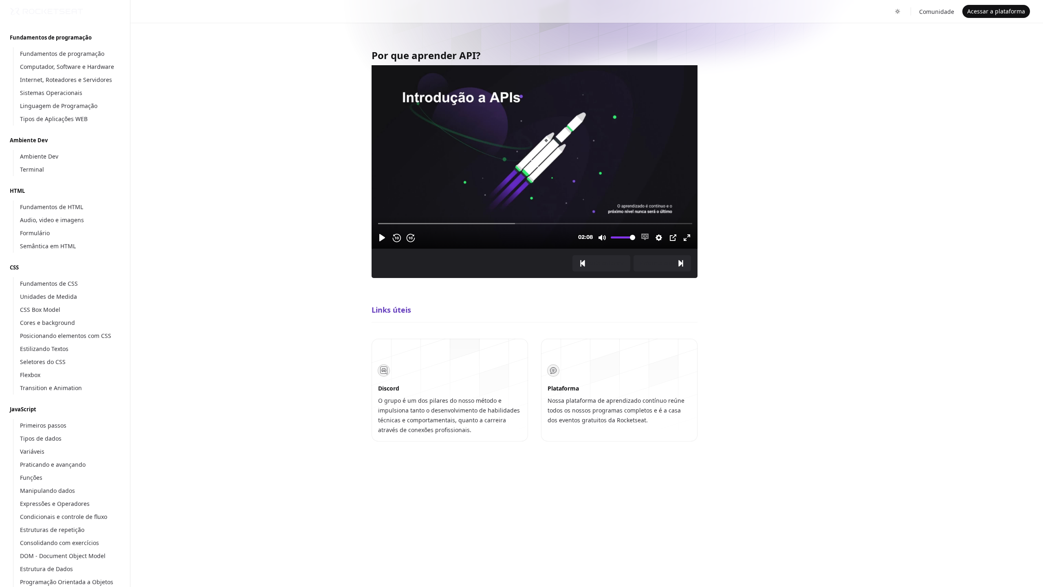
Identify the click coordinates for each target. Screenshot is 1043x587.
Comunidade (936, 11)
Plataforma (563, 388)
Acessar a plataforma (996, 11)
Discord (388, 388)
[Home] (46, 11)
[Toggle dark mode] (897, 11)
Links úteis (391, 310)
